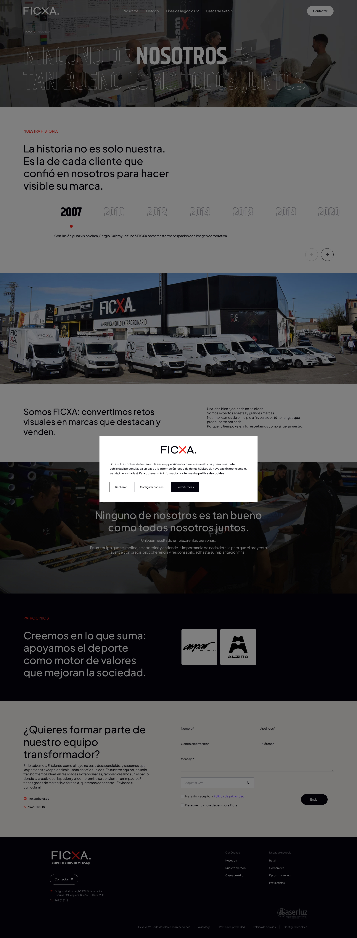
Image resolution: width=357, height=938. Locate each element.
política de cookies (211, 473)
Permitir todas (185, 487)
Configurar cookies (151, 487)
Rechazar (121, 487)
